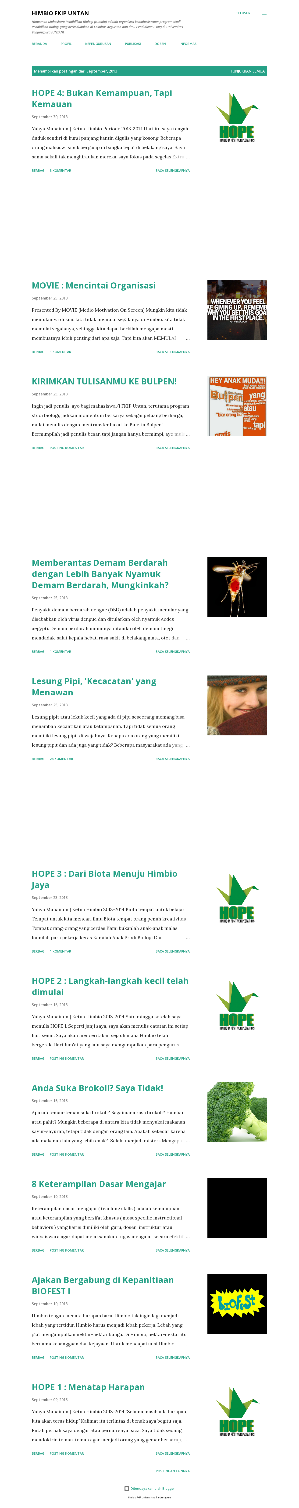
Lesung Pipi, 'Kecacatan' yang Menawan (94, 686)
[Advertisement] (111, 227)
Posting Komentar (67, 447)
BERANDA (39, 43)
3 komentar (60, 170)
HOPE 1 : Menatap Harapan (88, 1387)
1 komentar (60, 352)
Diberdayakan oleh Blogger (152, 1488)
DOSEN (160, 43)
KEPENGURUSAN (98, 43)
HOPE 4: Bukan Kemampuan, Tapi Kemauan (102, 98)
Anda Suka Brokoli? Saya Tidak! (97, 1088)
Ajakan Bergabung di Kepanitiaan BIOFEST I (103, 1285)
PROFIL (66, 43)
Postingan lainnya (173, 1471)
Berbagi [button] (38, 170)
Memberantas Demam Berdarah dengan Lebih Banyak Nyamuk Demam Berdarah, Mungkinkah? (100, 574)
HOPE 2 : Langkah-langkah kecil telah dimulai (110, 986)
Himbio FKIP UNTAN (60, 13)
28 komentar (61, 758)
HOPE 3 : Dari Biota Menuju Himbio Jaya (105, 879)
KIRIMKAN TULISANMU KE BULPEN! (104, 381)
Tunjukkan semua (247, 71)
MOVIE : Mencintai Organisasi (94, 285)
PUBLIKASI (133, 43)
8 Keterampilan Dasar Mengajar (99, 1184)
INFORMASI (188, 43)
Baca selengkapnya (173, 170)
